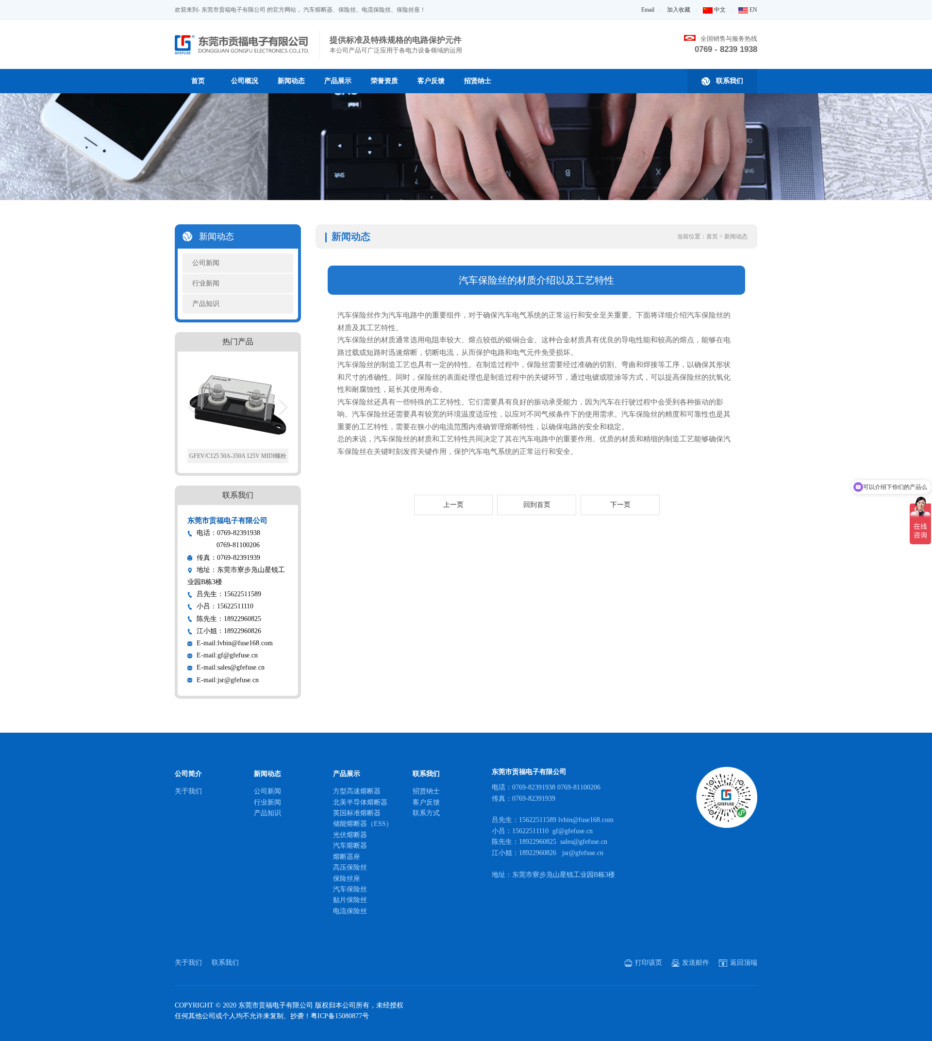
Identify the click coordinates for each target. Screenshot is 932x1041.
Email (647, 9)
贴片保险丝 (350, 900)
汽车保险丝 (350, 889)
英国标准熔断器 (357, 813)
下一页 (620, 504)
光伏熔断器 (350, 835)
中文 (719, 9)
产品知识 (205, 303)
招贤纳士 (477, 80)
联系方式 (426, 813)
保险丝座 (346, 878)
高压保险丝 (350, 867)
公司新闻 (205, 263)
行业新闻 (205, 283)
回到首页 (536, 504)
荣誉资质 (384, 80)
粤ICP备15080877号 (340, 1016)
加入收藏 (678, 9)
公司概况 (244, 80)
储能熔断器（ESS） (363, 823)
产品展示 (337, 80)
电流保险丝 (350, 911)
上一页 (453, 504)
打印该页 (647, 962)
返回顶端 (742, 962)
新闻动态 (291, 80)
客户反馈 (431, 80)
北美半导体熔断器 (360, 802)
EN (752, 9)
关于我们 (188, 791)
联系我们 (728, 80)
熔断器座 (346, 856)
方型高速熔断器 (357, 791)
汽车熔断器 (350, 845)
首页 (198, 80)
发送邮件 (694, 962)
